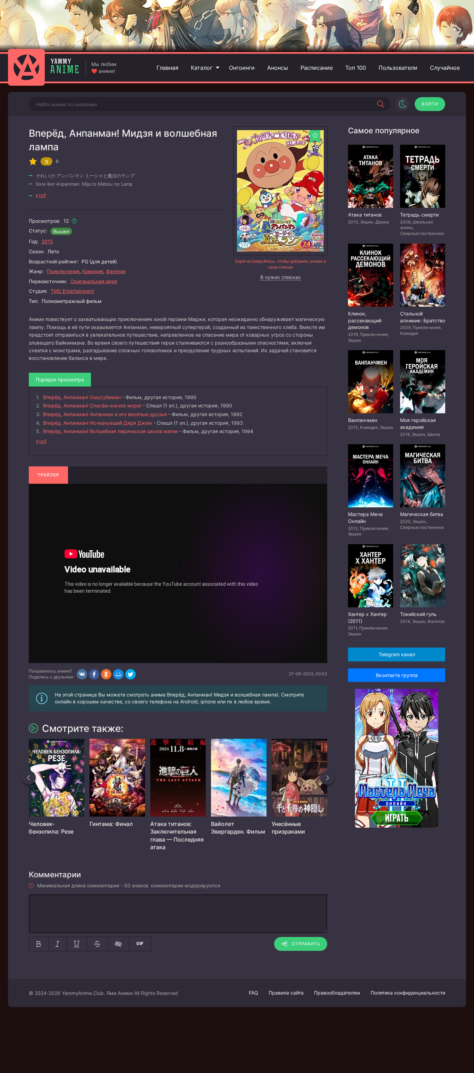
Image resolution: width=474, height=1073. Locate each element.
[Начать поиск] (380, 104)
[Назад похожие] (29, 778)
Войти (430, 104)
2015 (47, 241)
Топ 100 (355, 67)
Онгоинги (242, 67)
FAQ (253, 993)
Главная (167, 67)
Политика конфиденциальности (408, 993)
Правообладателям (337, 993)
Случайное (445, 67)
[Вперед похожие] (327, 778)
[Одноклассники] (106, 674)
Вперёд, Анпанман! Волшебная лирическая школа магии (110, 431)
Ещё (41, 195)
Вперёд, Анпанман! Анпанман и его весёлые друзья (105, 414)
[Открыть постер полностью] (280, 191)
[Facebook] (94, 674)
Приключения (63, 271)
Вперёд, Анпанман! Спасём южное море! (92, 405)
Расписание (317, 67)
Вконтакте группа (397, 675)
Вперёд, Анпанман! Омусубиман (82, 397)
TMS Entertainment (72, 291)
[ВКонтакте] (82, 674)
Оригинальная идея (93, 281)
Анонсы (277, 67)
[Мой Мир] (118, 674)
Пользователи (398, 67)
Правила (286, 993)
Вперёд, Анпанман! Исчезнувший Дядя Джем (97, 423)
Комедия (92, 271)
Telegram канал (397, 654)
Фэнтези (115, 271)
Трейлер (48, 475)
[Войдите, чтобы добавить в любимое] (315, 135)
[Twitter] (130, 674)
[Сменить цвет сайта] (402, 104)
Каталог (201, 67)
